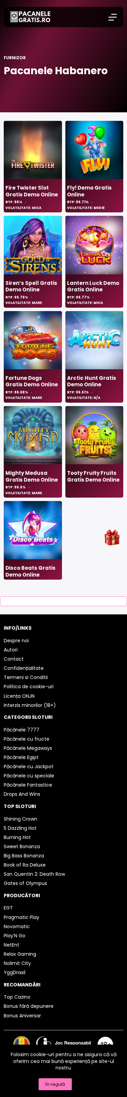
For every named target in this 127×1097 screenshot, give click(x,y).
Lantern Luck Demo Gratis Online (93, 286)
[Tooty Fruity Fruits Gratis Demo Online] (94, 435)
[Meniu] (112, 17)
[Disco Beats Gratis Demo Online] (33, 530)
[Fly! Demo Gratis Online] (94, 150)
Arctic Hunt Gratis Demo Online (91, 381)
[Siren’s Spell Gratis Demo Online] (33, 245)
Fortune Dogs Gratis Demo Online (31, 381)
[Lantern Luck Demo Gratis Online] (94, 245)
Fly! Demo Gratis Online (89, 191)
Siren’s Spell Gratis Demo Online (31, 286)
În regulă (55, 1084)
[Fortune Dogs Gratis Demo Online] (33, 340)
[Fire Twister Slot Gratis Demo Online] (33, 150)
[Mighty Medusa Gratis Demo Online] (33, 435)
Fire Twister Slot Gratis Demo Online (31, 191)
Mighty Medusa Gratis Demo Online (31, 476)
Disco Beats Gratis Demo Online (30, 571)
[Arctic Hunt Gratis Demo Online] (94, 340)
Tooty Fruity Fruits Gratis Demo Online (93, 476)
